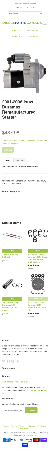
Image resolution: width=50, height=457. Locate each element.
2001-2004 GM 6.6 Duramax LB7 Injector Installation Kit (37, 306)
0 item (20, 8)
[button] (34, 265)
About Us (16, 36)
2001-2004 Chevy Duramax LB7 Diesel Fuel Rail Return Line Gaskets (38, 258)
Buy (12, 250)
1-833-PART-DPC (33, 390)
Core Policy (41, 426)
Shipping (19, 160)
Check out (31, 8)
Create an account (28, 3)
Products (16, 30)
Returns (14, 426)
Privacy (6, 426)
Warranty (31, 426)
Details (8, 160)
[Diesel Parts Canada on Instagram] (12, 361)
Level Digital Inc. (30, 435)
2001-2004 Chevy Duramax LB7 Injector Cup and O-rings (11, 306)
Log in (16, 3)
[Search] (41, 13)
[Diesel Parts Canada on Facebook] (8, 361)
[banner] (25, 22)
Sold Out (38, 298)
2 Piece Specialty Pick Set (10, 255)
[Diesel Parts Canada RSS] (17, 361)
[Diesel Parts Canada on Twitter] (3, 361)
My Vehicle (32, 30)
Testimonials (24, 428)
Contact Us (33, 36)
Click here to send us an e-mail (15, 381)
